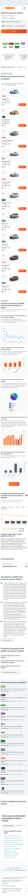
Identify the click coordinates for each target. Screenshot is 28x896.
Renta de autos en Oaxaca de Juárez (12, 836)
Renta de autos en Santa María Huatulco (13, 840)
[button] (2, 8)
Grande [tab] (18, 507)
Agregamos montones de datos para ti (12, 888)
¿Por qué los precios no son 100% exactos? (11, 891)
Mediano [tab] (11, 507)
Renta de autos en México (7, 870)
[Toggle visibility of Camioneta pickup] (14, 412)
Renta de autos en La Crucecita (11, 842)
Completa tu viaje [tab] (20, 825)
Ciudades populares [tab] (8, 825)
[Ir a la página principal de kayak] (9, 8)
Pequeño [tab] (4, 507)
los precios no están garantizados (13, 881)
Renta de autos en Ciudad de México (12, 848)
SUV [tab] (23, 507)
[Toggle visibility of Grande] (11, 410)
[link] (14, 484)
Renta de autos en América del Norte (13, 868)
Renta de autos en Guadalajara (11, 853)
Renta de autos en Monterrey (11, 855)
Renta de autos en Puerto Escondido (12, 838)
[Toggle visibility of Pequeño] (12, 405)
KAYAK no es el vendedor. (8, 886)
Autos (18, 867)
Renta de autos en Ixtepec (10, 846)
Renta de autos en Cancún (10, 850)
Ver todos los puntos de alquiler (16, 691)
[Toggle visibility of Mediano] (12, 403)
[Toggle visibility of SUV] (11, 408)
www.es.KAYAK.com (11, 867)
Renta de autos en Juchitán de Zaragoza (13, 844)
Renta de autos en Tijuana (10, 857)
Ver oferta (22, 104)
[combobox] (8, 15)
